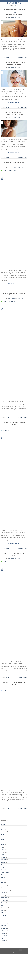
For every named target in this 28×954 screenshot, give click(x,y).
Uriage (2, 910)
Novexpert (3, 885)
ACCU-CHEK (4, 824)
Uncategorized (4, 907)
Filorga (2, 869)
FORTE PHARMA (5, 872)
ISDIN (2, 874)
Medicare (3, 877)
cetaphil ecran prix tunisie (14, 14)
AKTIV (2, 829)
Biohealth (3, 839)
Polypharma (4, 900)
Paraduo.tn (14, 3)
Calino (2, 849)
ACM (2, 826)
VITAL (2, 912)
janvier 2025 (4, 928)
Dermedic (3, 862)
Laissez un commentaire (22, 57)
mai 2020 (3, 938)
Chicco (2, 854)
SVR (2, 905)
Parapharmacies (5, 890)
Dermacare (3, 859)
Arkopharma (4, 831)
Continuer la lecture (14, 52)
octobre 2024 (4, 930)
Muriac (2, 880)
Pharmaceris (4, 897)
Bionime (3, 844)
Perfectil (3, 895)
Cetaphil (14, 12)
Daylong (3, 857)
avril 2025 (3, 923)
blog (2, 847)
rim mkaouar (20, 17)
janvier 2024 (4, 935)
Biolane (3, 842)
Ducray (2, 864)
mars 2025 (3, 925)
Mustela (3, 882)
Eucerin (3, 867)
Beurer (2, 837)
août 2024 (3, 933)
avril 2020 (3, 940)
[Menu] (2, 4)
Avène (2, 834)
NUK (2, 887)
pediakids (3, 892)
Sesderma (3, 902)
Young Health (4, 915)
